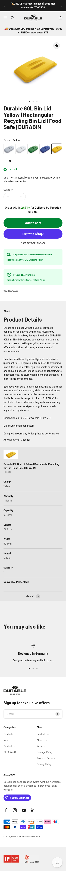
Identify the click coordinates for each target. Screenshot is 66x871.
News (7, 740)
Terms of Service (46, 758)
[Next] (61, 6)
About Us (42, 740)
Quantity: (9, 189)
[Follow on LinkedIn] (32, 810)
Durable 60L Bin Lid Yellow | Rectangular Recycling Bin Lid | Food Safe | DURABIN (31, 466)
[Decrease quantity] (8, 196)
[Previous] (4, 6)
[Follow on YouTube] (23, 810)
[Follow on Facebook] (6, 810)
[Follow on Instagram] (14, 810)
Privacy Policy (44, 764)
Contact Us (9, 746)
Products (8, 734)
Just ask (25, 439)
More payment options (33, 242)
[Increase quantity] (21, 196)
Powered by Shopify (31, 836)
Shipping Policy (36, 260)
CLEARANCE (10, 752)
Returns (41, 746)
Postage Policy (45, 752)
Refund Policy (39, 280)
